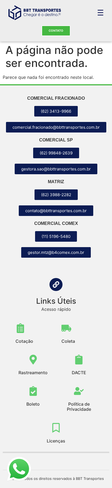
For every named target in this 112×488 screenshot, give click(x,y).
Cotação (24, 341)
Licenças (56, 441)
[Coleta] (66, 328)
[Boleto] (33, 391)
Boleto (33, 404)
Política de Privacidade (79, 406)
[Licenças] (56, 428)
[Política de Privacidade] (79, 391)
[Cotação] (20, 328)
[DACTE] (79, 359)
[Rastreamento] (33, 359)
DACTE (79, 372)
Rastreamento (33, 372)
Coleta (68, 341)
